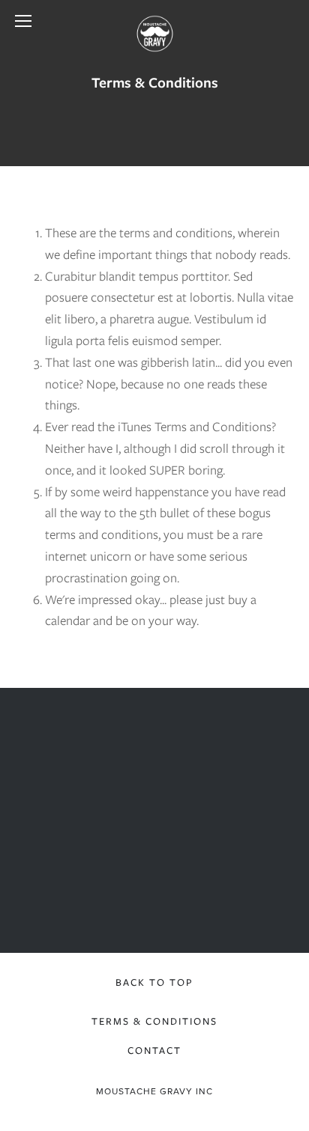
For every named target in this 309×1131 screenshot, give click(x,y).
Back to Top (155, 982)
